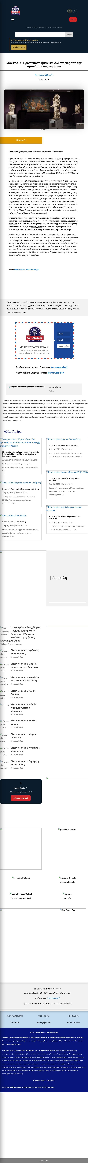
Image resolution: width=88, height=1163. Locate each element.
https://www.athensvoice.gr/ (26, 269)
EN (75, 11)
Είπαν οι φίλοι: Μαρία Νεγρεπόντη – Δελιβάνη (20, 489)
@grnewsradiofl (56, 372)
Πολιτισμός (21, 140)
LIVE (74, 19)
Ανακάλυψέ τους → (19, 47)
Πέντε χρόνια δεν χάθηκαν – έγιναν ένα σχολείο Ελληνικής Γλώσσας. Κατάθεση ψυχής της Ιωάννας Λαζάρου (20, 454)
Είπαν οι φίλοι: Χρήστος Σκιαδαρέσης (64, 445)
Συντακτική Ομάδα (44, 75)
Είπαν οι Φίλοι (21, 492)
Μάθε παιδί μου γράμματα (26, 460)
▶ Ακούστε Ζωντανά (21, 798)
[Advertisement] (44, 1108)
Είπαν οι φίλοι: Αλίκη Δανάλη (14, 522)
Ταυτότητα (14, 1022)
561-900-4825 (53, 998)
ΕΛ (69, 11)
